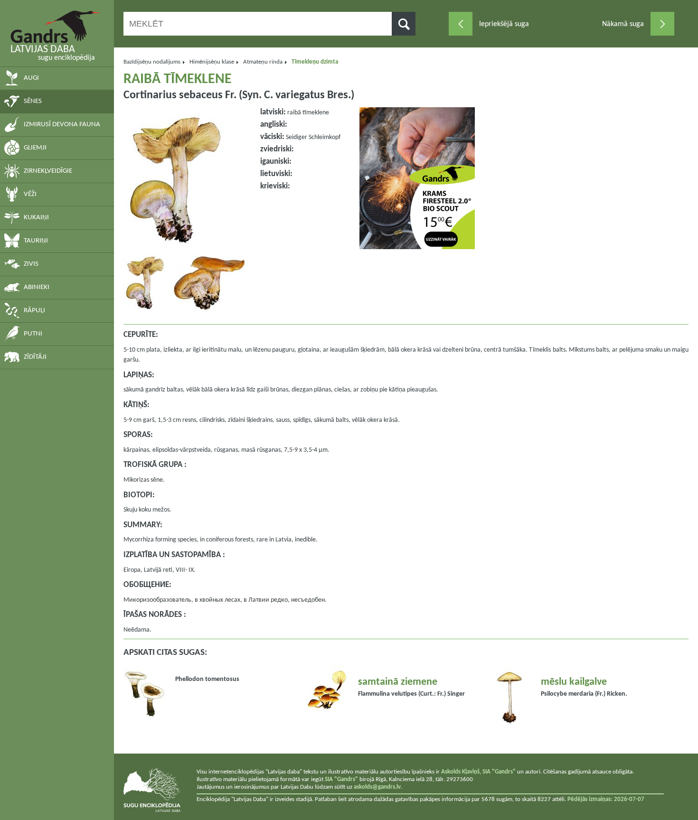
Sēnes (33, 101)
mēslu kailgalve (574, 682)
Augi (31, 78)
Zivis (31, 264)
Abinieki (36, 287)
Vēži (30, 194)
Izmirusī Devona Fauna (62, 124)
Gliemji (35, 147)
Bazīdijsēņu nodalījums (151, 62)
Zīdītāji (35, 357)
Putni (33, 333)
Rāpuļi (34, 310)
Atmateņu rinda (263, 62)
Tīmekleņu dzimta (315, 62)
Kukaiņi (36, 217)
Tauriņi (36, 240)
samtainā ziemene (397, 682)
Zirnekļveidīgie (48, 171)
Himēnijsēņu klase (211, 62)
